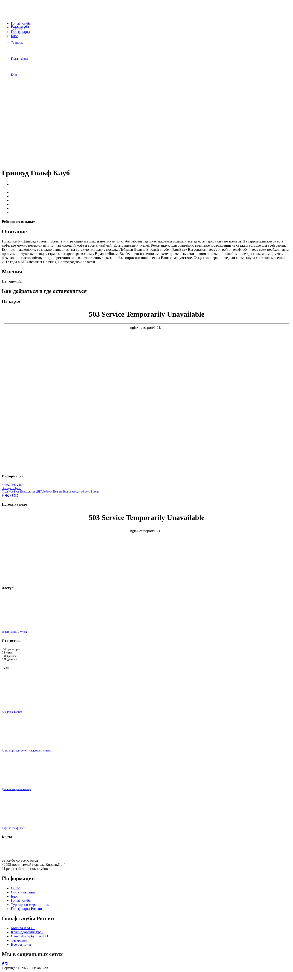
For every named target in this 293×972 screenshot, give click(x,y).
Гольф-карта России (26, 909)
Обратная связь (23, 892)
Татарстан (19, 940)
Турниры (18, 28)
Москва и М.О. (23, 928)
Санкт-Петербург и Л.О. (30, 936)
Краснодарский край (27, 932)
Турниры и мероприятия (30, 905)
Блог (14, 36)
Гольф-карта (20, 32)
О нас (15, 888)
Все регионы (21, 944)
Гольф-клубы (21, 23)
